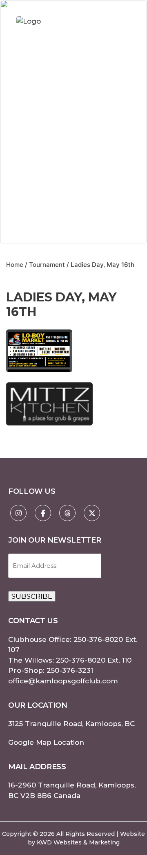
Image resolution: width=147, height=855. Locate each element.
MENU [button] (121, 21)
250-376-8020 (98, 639)
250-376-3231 (70, 670)
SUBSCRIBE (31, 596)
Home (14, 264)
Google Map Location (46, 742)
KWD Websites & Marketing (78, 842)
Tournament (47, 264)
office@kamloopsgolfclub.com (63, 681)
